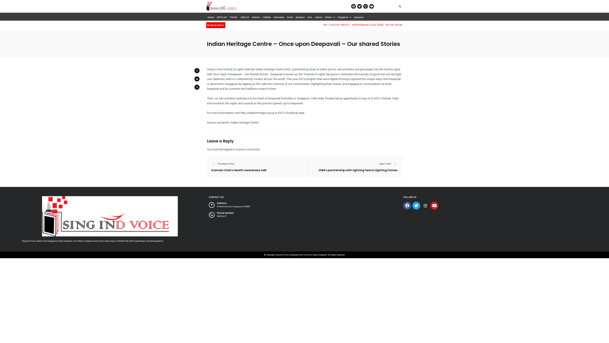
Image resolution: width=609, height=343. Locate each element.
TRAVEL (234, 17)
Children (267, 17)
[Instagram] (365, 6)
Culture (318, 17)
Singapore (343, 17)
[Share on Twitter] (197, 78)
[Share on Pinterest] (197, 87)
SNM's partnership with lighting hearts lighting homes (358, 170)
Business (300, 17)
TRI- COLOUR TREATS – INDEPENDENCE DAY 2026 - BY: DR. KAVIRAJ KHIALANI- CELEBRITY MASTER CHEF (377, 25)
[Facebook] (353, 6)
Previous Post (226, 164)
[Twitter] (359, 6)
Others (328, 17)
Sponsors (358, 17)
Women (256, 17)
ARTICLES (222, 17)
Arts (310, 17)
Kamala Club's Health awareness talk (239, 170)
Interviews (279, 17)
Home (211, 17)
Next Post (385, 164)
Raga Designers (320, 255)
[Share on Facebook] (197, 70)
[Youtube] (371, 6)
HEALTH (245, 17)
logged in (229, 149)
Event (290, 17)
